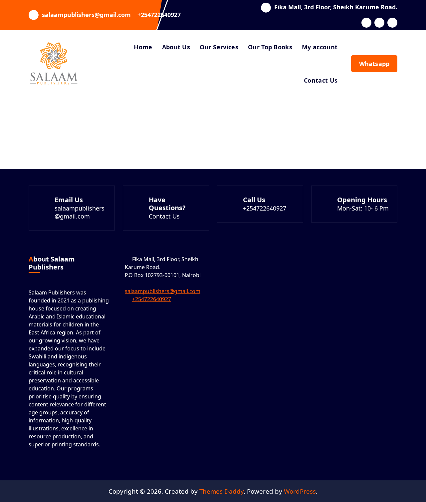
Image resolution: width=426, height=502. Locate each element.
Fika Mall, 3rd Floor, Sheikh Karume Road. (335, 7)
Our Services (219, 47)
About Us (176, 47)
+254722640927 (159, 15)
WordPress (300, 491)
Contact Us (320, 80)
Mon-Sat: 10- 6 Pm (363, 208)
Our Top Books (270, 47)
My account (319, 47)
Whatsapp (374, 64)
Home (143, 47)
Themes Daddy (221, 491)
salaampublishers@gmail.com (86, 15)
